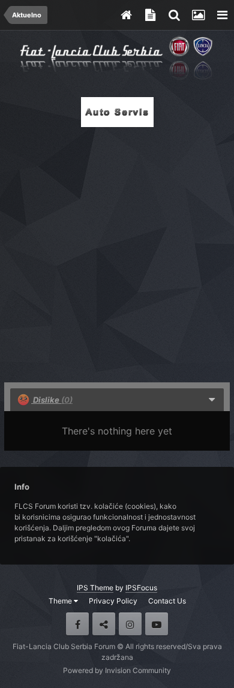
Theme (61, 600)
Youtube (156, 623)
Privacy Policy (113, 600)
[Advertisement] (117, 251)
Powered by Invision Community (117, 670)
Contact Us (167, 600)
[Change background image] (198, 15)
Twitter (103, 623)
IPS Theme (95, 587)
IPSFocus (141, 587)
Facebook (77, 623)
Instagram (130, 623)
